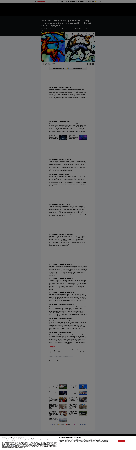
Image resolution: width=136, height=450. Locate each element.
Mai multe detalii (22, 440)
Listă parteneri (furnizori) (63, 443)
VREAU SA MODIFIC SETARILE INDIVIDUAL (121, 443)
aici (13, 445)
